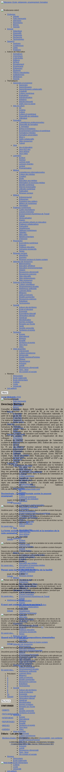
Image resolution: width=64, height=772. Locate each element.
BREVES (6, 726)
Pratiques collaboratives (29, 607)
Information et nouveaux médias (32, 565)
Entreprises (23, 582)
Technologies (24, 686)
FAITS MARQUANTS (10, 714)
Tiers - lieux (23, 752)
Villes (21, 729)
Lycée (15, 767)
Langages (17, 538)
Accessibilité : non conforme (51, 738)
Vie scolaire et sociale (28, 754)
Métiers (16, 578)
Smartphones (24, 611)
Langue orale (24, 545)
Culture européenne (27, 736)
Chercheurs (18, 439)
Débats (10, 502)
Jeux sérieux (24, 534)
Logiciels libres (25, 673)
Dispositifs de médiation (28, 499)
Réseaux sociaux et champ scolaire (33, 642)
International (24, 719)
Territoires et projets (27, 713)
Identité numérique (26, 567)
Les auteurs (12, 771)
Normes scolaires (26, 704)
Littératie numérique (27, 572)
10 (8, 695)
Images (22, 603)
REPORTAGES (8, 722)
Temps (21, 634)
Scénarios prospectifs (27, 632)
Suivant (10, 697)
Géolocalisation (25, 601)
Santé (21, 709)
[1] (27, 522)
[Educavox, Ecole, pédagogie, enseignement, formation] (24, 2)
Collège (16, 765)
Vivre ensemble (19, 731)
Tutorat (22, 526)
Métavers (22, 675)
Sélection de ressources (23, 644)
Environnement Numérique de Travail (34, 596)
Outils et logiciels (26, 677)
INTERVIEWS (7, 718)
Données (22, 640)
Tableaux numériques (28, 613)
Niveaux (10, 756)
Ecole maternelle (20, 761)
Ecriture (22, 540)
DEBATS (5, 710)
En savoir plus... (7, 526)
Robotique (23, 684)
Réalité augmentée (27, 680)
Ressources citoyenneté (29, 750)
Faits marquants (19, 401)
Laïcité (21, 748)
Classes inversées (26, 594)
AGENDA (6, 729)
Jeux (15, 528)
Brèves (16, 407)
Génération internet (27, 698)
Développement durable (29, 669)
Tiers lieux (23, 727)
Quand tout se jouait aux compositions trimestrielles (28, 637)
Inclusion (22, 746)
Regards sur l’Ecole (27, 707)
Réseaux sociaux (26, 576)
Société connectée (26, 711)
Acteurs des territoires (28, 690)
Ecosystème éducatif (27, 696)
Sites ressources (25, 524)
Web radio (23, 617)
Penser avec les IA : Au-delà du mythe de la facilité (26, 570)
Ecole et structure (26, 692)
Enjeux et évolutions (27, 511)
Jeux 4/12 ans (24, 532)
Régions (22, 721)
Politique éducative (27, 630)
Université (17, 769)
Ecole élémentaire (20, 763)
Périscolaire (18, 758)
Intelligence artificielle (28, 671)
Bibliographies (25, 646)
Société (16, 688)
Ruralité (22, 723)
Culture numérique (26, 476)
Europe (22, 717)
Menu (4, 393)
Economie (23, 694)
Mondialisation (25, 702)
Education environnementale (30, 650)
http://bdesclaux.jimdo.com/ (29, 489)
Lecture (22, 549)
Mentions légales (9, 738)
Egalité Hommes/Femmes (29, 740)
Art (20, 490)
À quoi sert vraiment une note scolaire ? (21, 604)
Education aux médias (28, 563)
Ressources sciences (27, 682)
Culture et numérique (27, 497)
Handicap (23, 700)
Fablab (22, 599)
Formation (17, 503)
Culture (22, 495)
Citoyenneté (24, 734)
